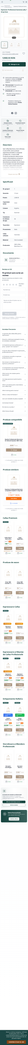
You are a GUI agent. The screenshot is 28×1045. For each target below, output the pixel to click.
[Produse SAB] (23, 70)
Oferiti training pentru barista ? (10, 390)
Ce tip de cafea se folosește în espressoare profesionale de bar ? (13, 351)
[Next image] (24, 27)
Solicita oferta (14, 819)
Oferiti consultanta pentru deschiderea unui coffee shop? (12, 385)
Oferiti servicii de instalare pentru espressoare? (11, 374)
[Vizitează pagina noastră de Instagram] (15, 113)
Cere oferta (14, 498)
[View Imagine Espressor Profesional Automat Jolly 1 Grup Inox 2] (11, 45)
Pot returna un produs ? (8, 407)
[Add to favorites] (24, 53)
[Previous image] (3, 27)
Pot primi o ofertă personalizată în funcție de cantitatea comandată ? (13, 340)
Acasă (2, 6)
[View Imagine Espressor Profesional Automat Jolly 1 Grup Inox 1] (4, 45)
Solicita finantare (12, 104)
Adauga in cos (15, 64)
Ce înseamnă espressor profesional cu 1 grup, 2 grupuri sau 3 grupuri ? (12, 345)
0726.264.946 (13, 91)
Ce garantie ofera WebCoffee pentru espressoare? (11, 334)
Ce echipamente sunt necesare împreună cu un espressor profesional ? (13, 368)
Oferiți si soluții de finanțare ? (10, 394)
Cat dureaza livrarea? (7, 403)
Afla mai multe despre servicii (13, 802)
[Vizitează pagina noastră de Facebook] (12, 113)
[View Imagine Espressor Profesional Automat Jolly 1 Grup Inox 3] (19, 45)
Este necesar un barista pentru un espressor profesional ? (11, 362)
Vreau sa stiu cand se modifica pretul (10, 54)
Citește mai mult (14, 174)
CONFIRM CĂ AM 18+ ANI (16, 1042)
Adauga (15, 450)
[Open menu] (2, 2)
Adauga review (9, 314)
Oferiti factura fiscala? (8, 411)
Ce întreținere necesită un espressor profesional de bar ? (11, 357)
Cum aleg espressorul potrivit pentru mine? (12, 379)
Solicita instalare (14, 805)
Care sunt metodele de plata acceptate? (12, 398)
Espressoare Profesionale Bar (8, 6)
